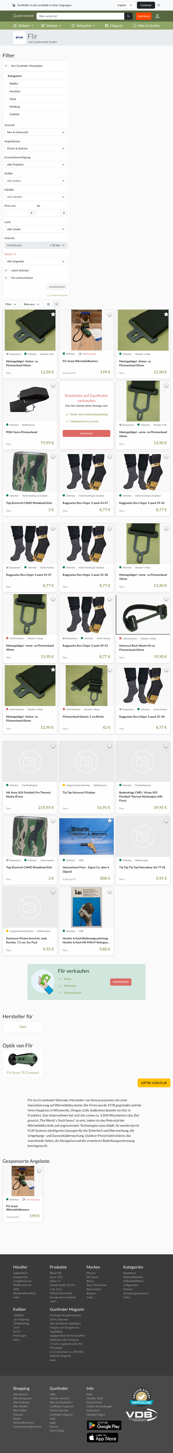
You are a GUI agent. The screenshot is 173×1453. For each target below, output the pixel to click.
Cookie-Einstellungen (99, 1406)
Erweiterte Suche (59, 295)
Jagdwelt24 (20, 1273)
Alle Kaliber (20, 1410)
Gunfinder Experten (62, 1406)
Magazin (116, 25)
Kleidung (14, 106)
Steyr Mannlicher (96, 1285)
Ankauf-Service (59, 1410)
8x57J (17, 1331)
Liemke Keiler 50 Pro (62, 1285)
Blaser (90, 1281)
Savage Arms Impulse (63, 1297)
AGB (89, 1394)
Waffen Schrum (22, 1285)
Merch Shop (57, 1430)
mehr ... (17, 1297)
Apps (53, 1422)
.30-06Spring (21, 1319)
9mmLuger (19, 1335)
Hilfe (52, 1394)
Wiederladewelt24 (24, 1293)
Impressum (93, 1410)
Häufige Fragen (95, 1414)
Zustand (9, 125)
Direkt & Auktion (17, 148)
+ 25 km (55, 245)
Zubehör (14, 114)
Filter (8, 304)
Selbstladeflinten (133, 1281)
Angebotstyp (12, 141)
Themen (18, 1414)
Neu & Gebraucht (17, 132)
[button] (155, 16)
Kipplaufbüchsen (133, 1277)
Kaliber (8, 173)
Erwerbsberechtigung (17, 157)
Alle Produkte (15, 164)
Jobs (52, 1418)
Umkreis (9, 238)
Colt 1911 (56, 1289)
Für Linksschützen (22, 277)
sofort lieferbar (20, 270)
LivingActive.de (22, 1281)
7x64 (16, 1327)
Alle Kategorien (22, 1398)
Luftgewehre (131, 1285)
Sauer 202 (56, 1277)
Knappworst (20, 1277)
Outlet (17, 1418)
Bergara (91, 1293)
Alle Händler (20, 1406)
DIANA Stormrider (61, 1293)
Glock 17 (55, 1281)
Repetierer (129, 1273)
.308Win (18, 1315)
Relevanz (29, 304)
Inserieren (144, 16)
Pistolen (128, 1289)
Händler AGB (94, 1398)
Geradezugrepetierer (136, 1293)
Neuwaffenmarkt (23, 1422)
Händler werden (59, 1398)
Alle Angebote (15, 261)
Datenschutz (94, 1402)
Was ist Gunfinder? (152, 25)
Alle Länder (14, 229)
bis (38, 205)
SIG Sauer (92, 1277)
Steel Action (93, 1289)
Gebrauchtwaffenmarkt (27, 1426)
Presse (54, 1426)
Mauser (91, 1273)
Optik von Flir (18, 1045)
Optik (12, 99)
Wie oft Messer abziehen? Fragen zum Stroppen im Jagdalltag (65, 1327)
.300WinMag (21, 1323)
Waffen (13, 83)
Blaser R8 (55, 1273)
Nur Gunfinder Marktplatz (27, 65)
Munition (14, 91)
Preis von (10, 205)
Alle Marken (20, 1394)
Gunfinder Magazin (61, 1414)
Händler (9, 189)
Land (7, 222)
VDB (16, 1289)
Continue (146, 5)
